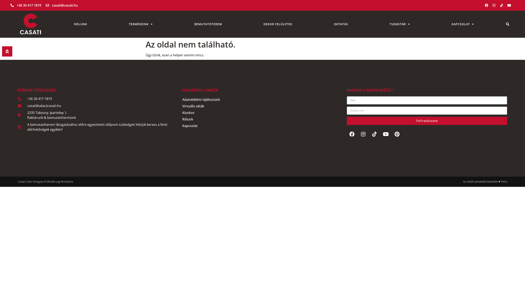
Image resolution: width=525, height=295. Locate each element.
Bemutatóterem (208, 24)
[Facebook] (486, 5)
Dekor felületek (278, 24)
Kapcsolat (461, 24)
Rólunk (80, 24)
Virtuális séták (193, 106)
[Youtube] (509, 5)
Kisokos (188, 112)
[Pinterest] (397, 134)
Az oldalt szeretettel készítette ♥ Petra (485, 181)
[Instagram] (494, 5)
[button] (508, 24)
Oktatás (341, 24)
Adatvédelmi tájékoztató (201, 99)
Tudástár (398, 24)
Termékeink (139, 24)
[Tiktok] (501, 5)
